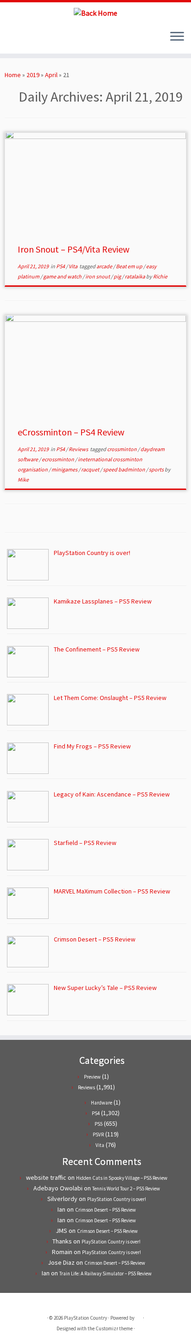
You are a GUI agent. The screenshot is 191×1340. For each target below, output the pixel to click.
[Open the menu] (177, 37)
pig (118, 276)
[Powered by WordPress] (138, 1316)
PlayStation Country (85, 1318)
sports (157, 469)
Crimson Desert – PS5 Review (105, 1210)
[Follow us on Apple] (34, 40)
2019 (32, 75)
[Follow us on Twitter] (10, 40)
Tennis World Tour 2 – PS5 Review (126, 1188)
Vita (73, 266)
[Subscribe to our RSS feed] (26, 40)
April (51, 75)
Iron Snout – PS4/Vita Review (73, 249)
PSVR (98, 1134)
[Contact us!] (41, 40)
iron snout (98, 276)
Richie (160, 276)
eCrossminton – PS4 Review (71, 432)
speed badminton (124, 469)
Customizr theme (114, 1328)
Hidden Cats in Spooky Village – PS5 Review (121, 1178)
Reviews (79, 449)
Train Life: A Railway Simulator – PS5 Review (105, 1273)
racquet (90, 469)
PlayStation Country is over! (116, 1199)
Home (13, 75)
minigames (64, 469)
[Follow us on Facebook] (18, 40)
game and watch (63, 276)
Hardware (101, 1102)
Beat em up (129, 266)
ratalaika (135, 276)
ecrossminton (58, 459)
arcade (104, 266)
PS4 (61, 266)
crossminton (122, 449)
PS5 (98, 1124)
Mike (23, 479)
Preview (92, 1077)
